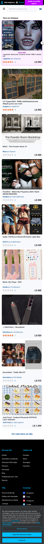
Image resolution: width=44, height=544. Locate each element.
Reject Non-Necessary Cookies (22, 534)
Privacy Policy (15, 520)
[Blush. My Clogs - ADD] (22, 264)
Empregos (26, 462)
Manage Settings (22, 528)
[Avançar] (42, 42)
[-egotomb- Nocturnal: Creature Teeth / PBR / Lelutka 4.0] (22, 35)
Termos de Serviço (8, 493)
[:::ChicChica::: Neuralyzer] (22, 310)
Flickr (28, 497)
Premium (5, 466)
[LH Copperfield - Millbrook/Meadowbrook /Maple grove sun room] (22, 84)
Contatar (26, 455)
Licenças (5, 504)
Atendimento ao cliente (10, 500)
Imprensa (26, 466)
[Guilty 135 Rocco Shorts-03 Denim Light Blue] (22, 219)
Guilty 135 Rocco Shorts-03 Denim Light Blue (21, 237)
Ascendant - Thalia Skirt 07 (14, 372)
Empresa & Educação (9, 462)
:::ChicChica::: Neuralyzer (14, 327)
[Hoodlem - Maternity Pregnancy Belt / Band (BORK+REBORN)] (22, 174)
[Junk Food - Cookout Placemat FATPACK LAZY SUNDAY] (22, 400)
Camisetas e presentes (10, 459)
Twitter (28, 504)
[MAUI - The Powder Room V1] (22, 129)
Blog (3, 473)
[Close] (41, 508)
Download (5, 469)
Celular (4, 455)
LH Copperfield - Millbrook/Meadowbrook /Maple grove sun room (20, 102)
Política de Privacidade (10, 496)
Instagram (30, 501)
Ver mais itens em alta (22, 434)
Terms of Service (7, 522)
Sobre (25, 459)
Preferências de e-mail (10, 477)
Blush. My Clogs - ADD (12, 282)
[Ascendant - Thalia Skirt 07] (22, 355)
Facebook (30, 493)
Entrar (21, 2)
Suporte (4, 480)
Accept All (22, 540)
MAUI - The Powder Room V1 (15, 146)
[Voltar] (1, 42)
